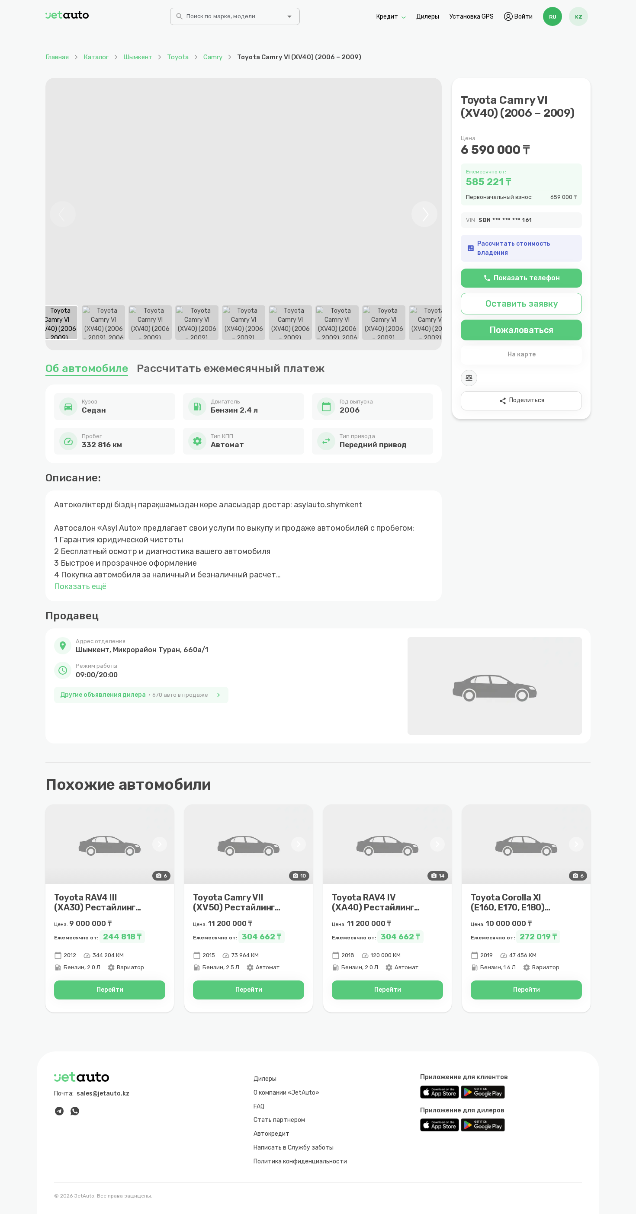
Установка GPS (472, 16)
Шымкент (137, 57)
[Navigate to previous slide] (63, 214)
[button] (141, 646)
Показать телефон (521, 278)
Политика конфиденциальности (300, 1161)
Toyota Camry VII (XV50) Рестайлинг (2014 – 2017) (234, 907)
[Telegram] (59, 1111)
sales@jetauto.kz (103, 1093)
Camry (212, 57)
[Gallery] (243, 214)
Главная (57, 57)
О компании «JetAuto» (286, 1092)
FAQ (259, 1106)
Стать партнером (279, 1120)
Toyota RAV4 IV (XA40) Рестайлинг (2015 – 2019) (373, 907)
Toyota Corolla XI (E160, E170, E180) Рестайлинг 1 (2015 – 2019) (515, 912)
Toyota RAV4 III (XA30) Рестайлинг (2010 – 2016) (94, 907)
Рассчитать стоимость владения (508, 248)
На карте (522, 354)
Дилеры (427, 16)
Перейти (109, 989)
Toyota (178, 57)
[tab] (56, 322)
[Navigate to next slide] (424, 214)
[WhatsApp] (75, 1111)
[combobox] (234, 19)
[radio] (552, 16)
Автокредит (271, 1133)
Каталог (96, 57)
